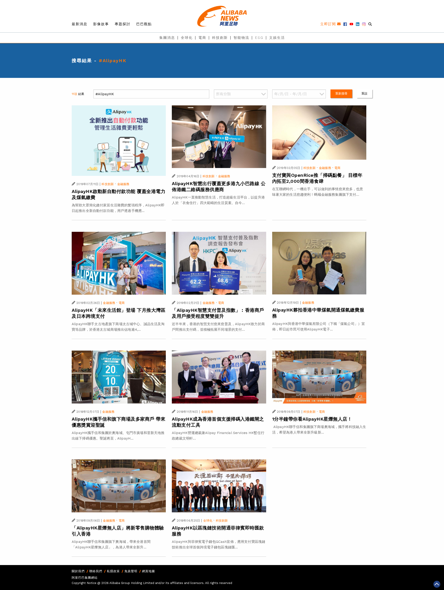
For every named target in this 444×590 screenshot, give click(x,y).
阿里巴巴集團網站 (85, 577)
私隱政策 (113, 571)
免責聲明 (130, 571)
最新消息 (79, 24)
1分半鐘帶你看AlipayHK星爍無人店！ (312, 419)
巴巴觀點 (144, 24)
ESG (259, 38)
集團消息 (167, 38)
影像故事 (101, 24)
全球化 (187, 38)
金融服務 (123, 184)
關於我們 (78, 571)
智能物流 (241, 38)
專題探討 (122, 24)
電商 (202, 38)
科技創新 (220, 38)
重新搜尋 (341, 93)
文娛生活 (277, 38)
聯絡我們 (95, 571)
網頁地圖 (148, 571)
